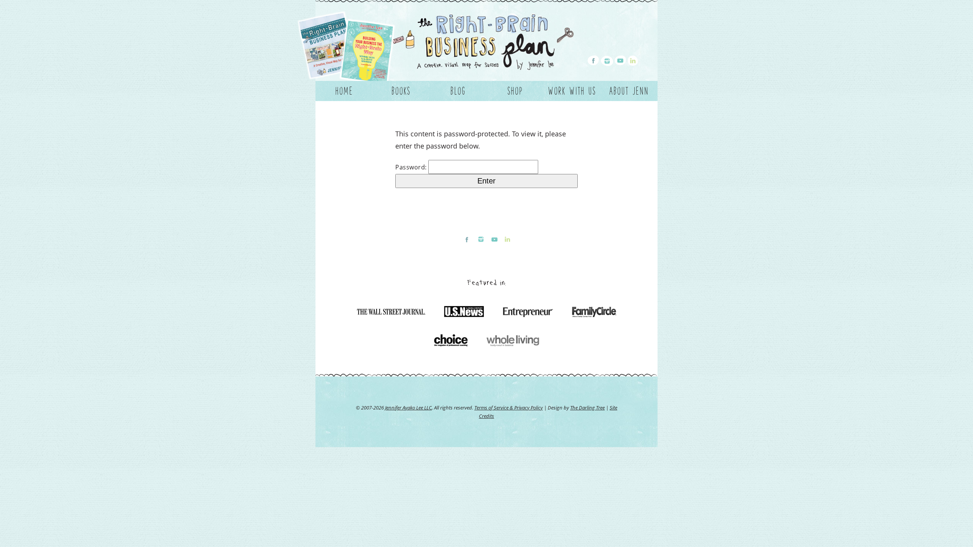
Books (400, 90)
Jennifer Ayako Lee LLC (408, 407)
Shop (515, 90)
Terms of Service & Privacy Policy (508, 407)
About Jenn (629, 90)
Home (344, 90)
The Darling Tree (587, 407)
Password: (411, 167)
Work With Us (572, 90)
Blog (458, 90)
